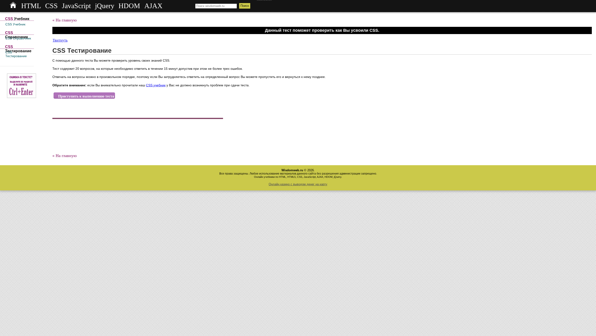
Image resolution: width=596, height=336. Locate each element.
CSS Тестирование (16, 54)
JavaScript (76, 6)
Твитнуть (60, 40)
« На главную (64, 20)
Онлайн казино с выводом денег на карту (298, 184)
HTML (31, 6)
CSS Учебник (15, 24)
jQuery (104, 6)
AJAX (153, 6)
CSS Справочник (18, 38)
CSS (51, 6)
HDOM (129, 6)
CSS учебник (156, 85)
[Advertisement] (137, 136)
